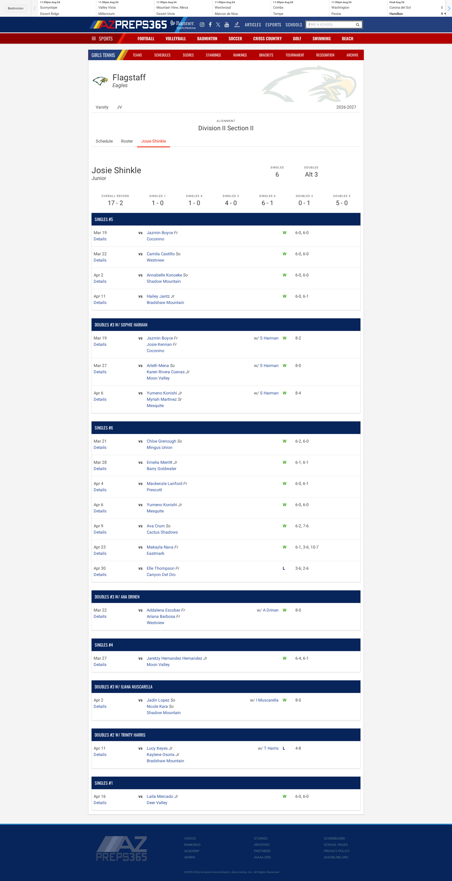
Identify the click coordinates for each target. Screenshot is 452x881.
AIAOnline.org (336, 857)
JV (119, 107)
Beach (347, 38)
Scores (188, 55)
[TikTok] (237, 24)
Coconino (155, 238)
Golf (297, 38)
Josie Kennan (160, 344)
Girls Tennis (103, 55)
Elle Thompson (161, 568)
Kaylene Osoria (161, 754)
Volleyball (176, 38)
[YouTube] (226, 25)
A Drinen (271, 610)
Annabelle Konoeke (165, 275)
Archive (352, 55)
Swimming (322, 38)
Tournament (295, 55)
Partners (262, 851)
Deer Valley (157, 802)
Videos (190, 838)
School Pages (336, 845)
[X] (218, 24)
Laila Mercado (160, 796)
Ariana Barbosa (161, 616)
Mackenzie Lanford (165, 483)
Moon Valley (158, 378)
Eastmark (155, 553)
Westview (155, 260)
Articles (253, 24)
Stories (261, 838)
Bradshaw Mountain (165, 302)
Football (146, 38)
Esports (273, 24)
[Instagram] (202, 25)
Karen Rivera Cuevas (166, 371)
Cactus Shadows (162, 532)
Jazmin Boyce (160, 232)
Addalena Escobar (164, 610)
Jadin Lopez (159, 700)
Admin (189, 857)
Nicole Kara (158, 706)
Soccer (235, 38)
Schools (294, 24)
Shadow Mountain (164, 281)
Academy (192, 851)
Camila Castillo (161, 253)
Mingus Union (159, 447)
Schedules (162, 55)
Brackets (266, 55)
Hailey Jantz (159, 296)
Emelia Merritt (160, 462)
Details (100, 238)
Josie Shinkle (153, 141)
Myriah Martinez (162, 399)
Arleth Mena (158, 365)
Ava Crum (156, 525)
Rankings (240, 55)
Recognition (325, 55)
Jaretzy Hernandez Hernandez (175, 658)
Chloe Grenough (162, 441)
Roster (127, 141)
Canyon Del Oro (161, 574)
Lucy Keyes (158, 748)
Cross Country (267, 38)
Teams (137, 55)
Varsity (102, 107)
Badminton (16, 8)
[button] (449, 8)
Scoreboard (334, 838)
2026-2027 (346, 107)
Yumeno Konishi (162, 393)
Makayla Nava (160, 547)
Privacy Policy (337, 851)
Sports (106, 38)
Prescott (154, 489)
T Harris (271, 748)
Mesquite (155, 405)
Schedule (104, 141)
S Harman (269, 338)
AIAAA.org (262, 857)
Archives (262, 845)
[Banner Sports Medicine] (183, 24)
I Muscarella (267, 700)
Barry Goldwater (161, 468)
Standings (213, 55)
